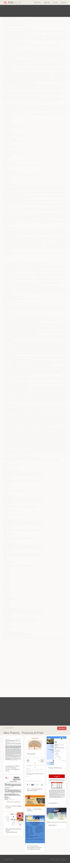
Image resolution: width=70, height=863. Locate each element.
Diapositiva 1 (52, 825)
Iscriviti (55, 2)
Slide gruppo (31, 754)
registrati (47, 2)
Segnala (63, 859)
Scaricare (62, 728)
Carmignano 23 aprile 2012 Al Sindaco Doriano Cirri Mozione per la (12, 768)
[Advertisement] (35, 10)
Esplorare (37, 2)
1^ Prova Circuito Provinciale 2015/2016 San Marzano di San (34, 847)
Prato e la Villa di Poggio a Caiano (13, 807)
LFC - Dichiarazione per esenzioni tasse (34, 790)
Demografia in (53, 803)
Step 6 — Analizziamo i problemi (34, 810)
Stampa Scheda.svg (55, 768)
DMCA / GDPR (55, 859)
